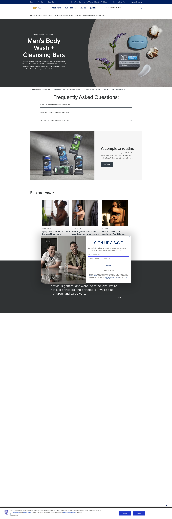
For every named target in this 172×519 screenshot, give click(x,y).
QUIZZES (93, 8)
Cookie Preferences (69, 512)
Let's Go (107, 164)
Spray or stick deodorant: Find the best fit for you (56, 232)
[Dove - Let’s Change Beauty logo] (36, 8)
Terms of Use (16, 512)
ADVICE (83, 8)
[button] (40, 89)
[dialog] (86, 259)
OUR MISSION (70, 8)
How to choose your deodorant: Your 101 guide (114, 232)
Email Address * (94, 255)
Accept (139, 513)
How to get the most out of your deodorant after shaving (85, 232)
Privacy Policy (27, 512)
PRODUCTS (56, 8)
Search (140, 7)
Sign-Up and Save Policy (112, 277)
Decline (125, 513)
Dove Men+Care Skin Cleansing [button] (38, 89)
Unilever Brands (93, 275)
